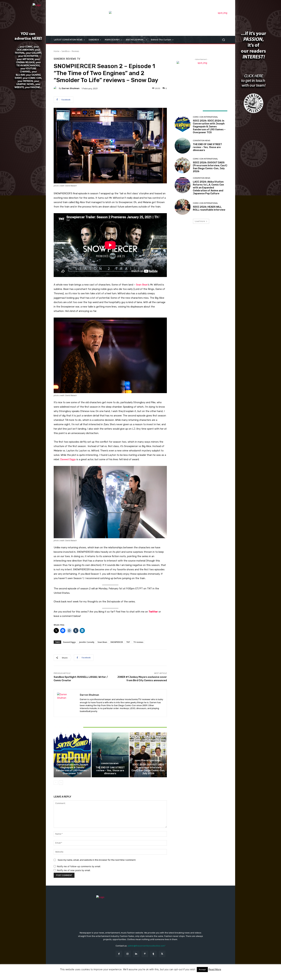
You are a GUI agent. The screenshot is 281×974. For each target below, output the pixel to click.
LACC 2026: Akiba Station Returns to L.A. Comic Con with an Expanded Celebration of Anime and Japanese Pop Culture (208, 187)
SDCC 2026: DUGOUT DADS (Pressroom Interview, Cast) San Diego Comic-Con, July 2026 (148, 769)
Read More (214, 969)
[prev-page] (56, 783)
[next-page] (61, 783)
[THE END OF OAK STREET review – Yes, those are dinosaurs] (110, 754)
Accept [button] (202, 969)
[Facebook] (119, 954)
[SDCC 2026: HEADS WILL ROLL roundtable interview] (182, 207)
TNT (128, 642)
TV (78, 59)
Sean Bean (142, 284)
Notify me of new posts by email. (74, 870)
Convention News (110, 763)
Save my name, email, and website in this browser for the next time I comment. (97, 860)
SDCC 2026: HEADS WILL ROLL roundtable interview (209, 208)
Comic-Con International (72, 758)
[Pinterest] (145, 954)
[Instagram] (127, 954)
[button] (223, 40)
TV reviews (138, 642)
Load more (200, 221)
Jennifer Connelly (86, 642)
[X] (162, 954)
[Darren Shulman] (56, 88)
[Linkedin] (136, 954)
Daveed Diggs (68, 459)
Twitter (153, 611)
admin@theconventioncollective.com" (147, 946)
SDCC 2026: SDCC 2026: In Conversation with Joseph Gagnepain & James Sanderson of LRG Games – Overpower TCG (72, 767)
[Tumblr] (153, 954)
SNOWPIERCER (116, 642)
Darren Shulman (71, 88)
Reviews (75, 51)
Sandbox (65, 51)
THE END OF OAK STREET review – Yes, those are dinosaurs (110, 770)
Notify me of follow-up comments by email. (79, 866)
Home (56, 51)
